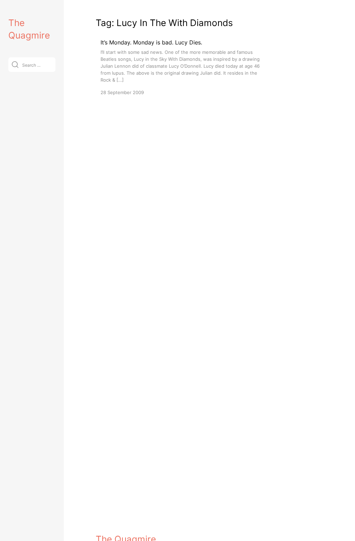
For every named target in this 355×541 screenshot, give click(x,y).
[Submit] (15, 64)
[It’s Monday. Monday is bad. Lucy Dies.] (182, 67)
